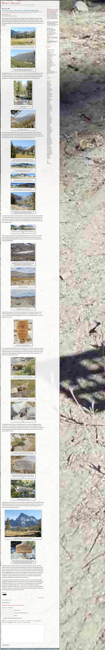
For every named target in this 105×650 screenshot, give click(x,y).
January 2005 (49, 150)
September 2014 (49, 96)
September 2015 (49, 90)
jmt (26, 11)
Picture (32, 648)
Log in (48, 161)
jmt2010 (28, 11)
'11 (53, 10)
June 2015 (48, 91)
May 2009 (48, 136)
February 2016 (49, 88)
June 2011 (48, 112)
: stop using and (51, 29)
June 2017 (48, 82)
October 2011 (49, 109)
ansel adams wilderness (11, 11)
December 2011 (49, 107)
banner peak (17, 11)
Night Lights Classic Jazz (50, 62)
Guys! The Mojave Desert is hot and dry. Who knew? (52, 34)
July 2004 (48, 155)
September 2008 (49, 143)
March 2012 (49, 104)
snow (9, 12)
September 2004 (49, 153)
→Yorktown (55, 11)
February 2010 (49, 128)
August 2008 (49, 144)
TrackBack (21, 605)
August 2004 (49, 154)
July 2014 (48, 97)
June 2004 (48, 156)
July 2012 (48, 102)
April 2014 (48, 98)
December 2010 (49, 118)
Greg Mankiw (49, 59)
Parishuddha (24, 648)
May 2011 (48, 113)
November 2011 (49, 108)
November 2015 (49, 89)
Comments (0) (41, 597)
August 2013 (49, 100)
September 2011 (49, 110)
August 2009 (49, 133)
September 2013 (49, 99)
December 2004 (49, 151)
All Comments (49, 163)
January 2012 (49, 106)
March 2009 (49, 138)
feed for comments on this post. (9, 605)
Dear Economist (49, 58)
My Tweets (48, 46)
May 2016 (48, 86)
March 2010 (49, 127)
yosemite (29, 12)
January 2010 (49, 129)
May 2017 (48, 83)
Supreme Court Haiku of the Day (52, 72)
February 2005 (49, 149)
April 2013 (48, 101)
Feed (47, 162)
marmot (6, 12)
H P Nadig (29, 648)
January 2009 (49, 140)
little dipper (38, 11)
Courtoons (48, 57)
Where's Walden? (11, 3)
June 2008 (48, 146)
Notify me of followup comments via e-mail (12, 618)
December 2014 (49, 93)
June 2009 (48, 135)
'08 (55, 9)
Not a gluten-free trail (50, 31)
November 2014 (49, 94)
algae (5, 11)
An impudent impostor (50, 49)
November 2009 (49, 131)
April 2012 (48, 103)
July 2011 (48, 111)
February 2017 (49, 84)
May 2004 (48, 157)
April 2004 (48, 158)
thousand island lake (14, 12)
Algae (13, 262)
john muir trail (33, 11)
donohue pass (22, 11)
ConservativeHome (50, 56)
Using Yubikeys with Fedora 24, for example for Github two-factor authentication (52, 42)
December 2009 (49, 130)
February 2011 (49, 116)
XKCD (47, 74)
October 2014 (49, 95)
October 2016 (49, 85)
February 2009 (49, 139)
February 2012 (49, 105)
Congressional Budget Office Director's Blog (51, 55)
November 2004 (49, 152)
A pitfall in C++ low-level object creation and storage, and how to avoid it (52, 38)
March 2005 (49, 148)
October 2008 (49, 142)
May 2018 (48, 81)
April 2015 (48, 92)
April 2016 (48, 87)
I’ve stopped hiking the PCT (51, 32)
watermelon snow (25, 12)
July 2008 (48, 145)
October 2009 (49, 132)
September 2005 (49, 147)
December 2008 (49, 141)
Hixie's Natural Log (50, 60)
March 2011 (49, 115)
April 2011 (48, 114)
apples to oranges (24, 586)
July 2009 (48, 134)
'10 (48, 10)
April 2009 (48, 137)
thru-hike (19, 12)
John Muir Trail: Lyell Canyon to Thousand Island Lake (20, 10)
